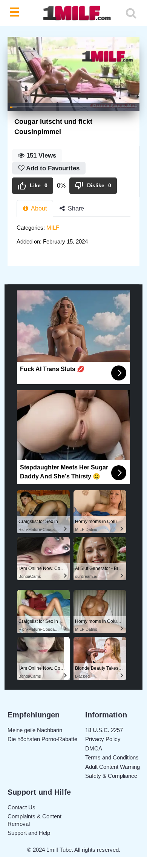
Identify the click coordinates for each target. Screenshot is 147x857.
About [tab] (38, 208)
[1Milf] (73, 13)
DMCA (93, 748)
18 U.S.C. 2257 (104, 730)
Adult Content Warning (112, 767)
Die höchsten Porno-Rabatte (42, 739)
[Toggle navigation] (16, 13)
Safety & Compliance (111, 776)
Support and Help (29, 833)
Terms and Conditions (112, 757)
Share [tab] (75, 208)
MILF (52, 227)
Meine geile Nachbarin (35, 730)
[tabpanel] (73, 237)
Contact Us (21, 807)
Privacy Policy (103, 739)
